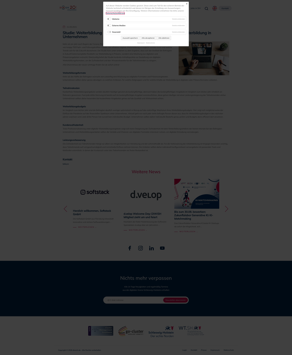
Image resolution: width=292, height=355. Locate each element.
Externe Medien (118, 25)
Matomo (115, 19)
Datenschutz (150, 43)
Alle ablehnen (163, 38)
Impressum (141, 43)
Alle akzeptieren (148, 38)
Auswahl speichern (130, 38)
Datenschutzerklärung (115, 13)
